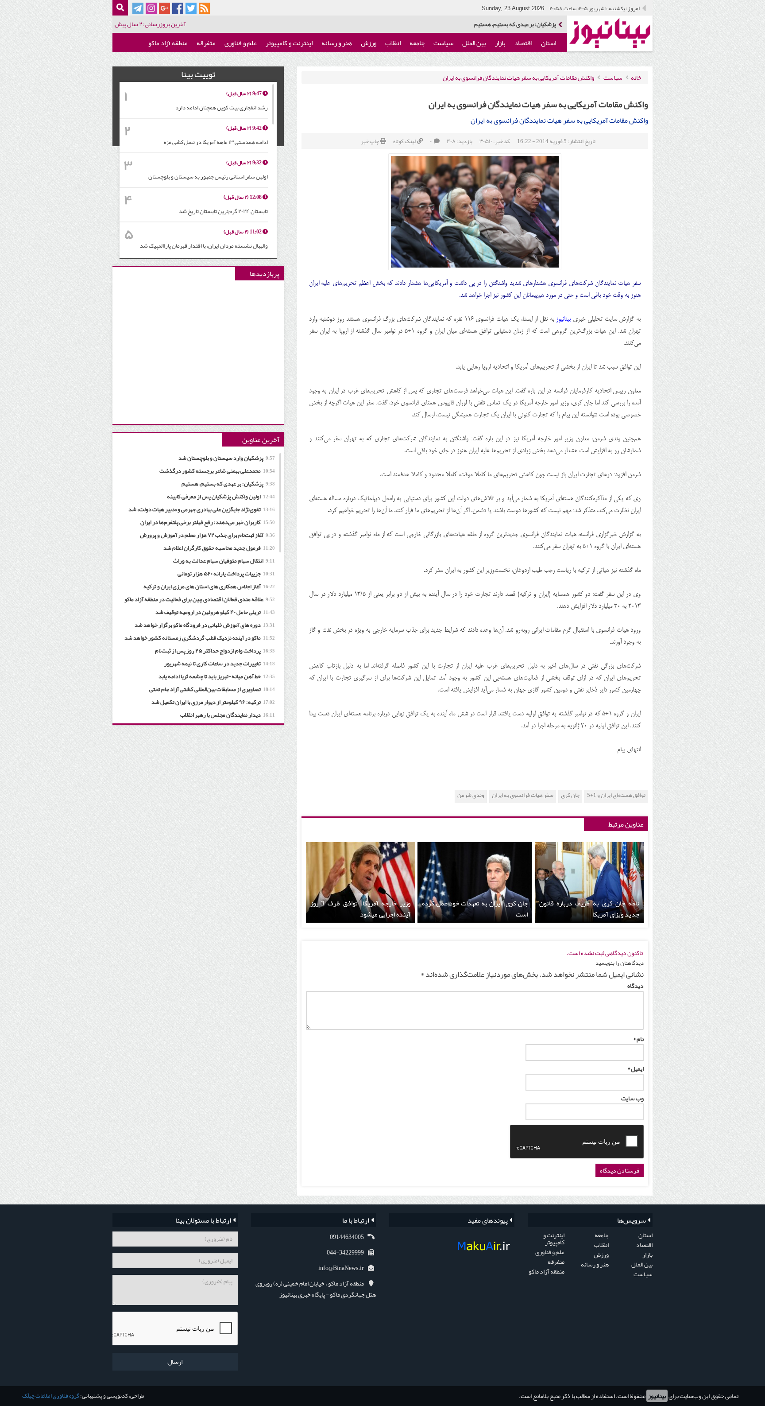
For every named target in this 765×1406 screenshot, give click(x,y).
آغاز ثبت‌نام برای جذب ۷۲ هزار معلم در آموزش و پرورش (207, 535)
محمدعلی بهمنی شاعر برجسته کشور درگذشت (217, 471)
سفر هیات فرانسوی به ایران (522, 795)
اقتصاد (523, 43)
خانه (636, 77)
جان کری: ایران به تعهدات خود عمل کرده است (474, 909)
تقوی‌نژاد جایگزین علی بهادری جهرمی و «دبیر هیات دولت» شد (201, 509)
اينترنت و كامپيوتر (289, 43)
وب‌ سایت (632, 1098)
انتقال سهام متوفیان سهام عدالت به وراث (224, 561)
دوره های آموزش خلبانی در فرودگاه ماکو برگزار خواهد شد (205, 625)
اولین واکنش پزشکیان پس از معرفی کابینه (509, 24)
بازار (500, 43)
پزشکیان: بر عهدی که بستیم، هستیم (228, 484)
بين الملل (474, 43)
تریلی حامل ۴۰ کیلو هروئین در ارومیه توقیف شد (215, 612)
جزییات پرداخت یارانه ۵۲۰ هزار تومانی (226, 574)
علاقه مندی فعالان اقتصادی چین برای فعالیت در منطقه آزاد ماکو (199, 599)
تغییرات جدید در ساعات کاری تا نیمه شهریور (219, 663)
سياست (443, 43)
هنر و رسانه (336, 43)
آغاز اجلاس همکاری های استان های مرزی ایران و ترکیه (209, 586)
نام (638, 1039)
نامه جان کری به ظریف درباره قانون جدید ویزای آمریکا (589, 909)
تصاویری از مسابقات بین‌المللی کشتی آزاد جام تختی (212, 689)
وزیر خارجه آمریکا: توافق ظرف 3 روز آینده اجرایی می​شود (360, 909)
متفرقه (206, 43)
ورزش (368, 43)
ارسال (174, 1361)
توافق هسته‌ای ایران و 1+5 (616, 795)
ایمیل (635, 1068)
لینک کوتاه (404, 141)
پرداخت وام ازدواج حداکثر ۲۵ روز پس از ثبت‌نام (215, 651)
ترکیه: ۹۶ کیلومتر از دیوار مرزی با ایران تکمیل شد (213, 702)
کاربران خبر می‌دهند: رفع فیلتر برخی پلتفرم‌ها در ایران (207, 522)
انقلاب (393, 43)
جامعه (417, 43)
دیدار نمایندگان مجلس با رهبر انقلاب (227, 715)
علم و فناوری (240, 43)
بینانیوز (657, 1396)
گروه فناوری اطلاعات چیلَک (50, 1396)
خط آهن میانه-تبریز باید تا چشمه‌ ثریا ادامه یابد (216, 676)
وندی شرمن (470, 795)
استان (548, 43)
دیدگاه (635, 986)
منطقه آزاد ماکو (168, 43)
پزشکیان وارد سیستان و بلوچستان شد (226, 458)
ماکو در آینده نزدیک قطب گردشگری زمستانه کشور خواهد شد (199, 638)
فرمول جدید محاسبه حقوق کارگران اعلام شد (219, 548)
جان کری (570, 795)
